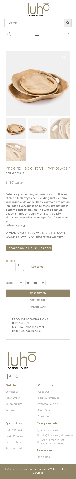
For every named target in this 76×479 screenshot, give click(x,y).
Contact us (12, 391)
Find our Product (48, 397)
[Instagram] (17, 376)
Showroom (44, 416)
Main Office (45, 409)
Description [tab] (38, 293)
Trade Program (15, 435)
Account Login (14, 448)
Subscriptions (14, 442)
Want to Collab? (48, 403)
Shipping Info (14, 403)
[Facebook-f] (10, 376)
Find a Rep (43, 456)
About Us (43, 391)
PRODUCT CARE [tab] (38, 300)
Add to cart (38, 267)
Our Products (14, 429)
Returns (10, 409)
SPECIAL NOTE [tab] (38, 307)
